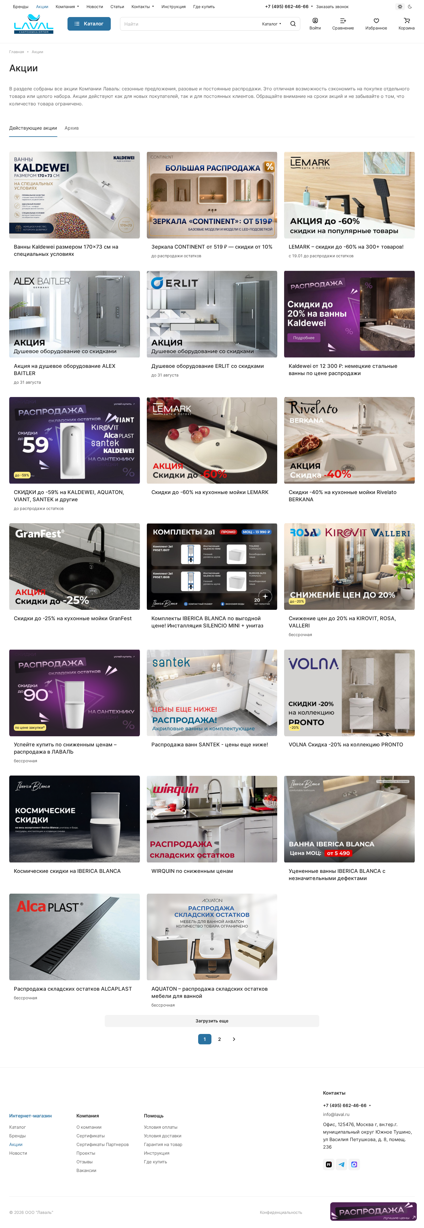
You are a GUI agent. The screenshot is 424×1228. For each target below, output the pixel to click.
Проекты (85, 1153)
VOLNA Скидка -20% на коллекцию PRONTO (346, 744)
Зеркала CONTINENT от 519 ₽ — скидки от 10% (212, 247)
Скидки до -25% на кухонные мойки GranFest (73, 618)
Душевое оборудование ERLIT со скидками (207, 366)
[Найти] (293, 24)
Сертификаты (90, 1135)
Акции (15, 1144)
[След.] (234, 1039)
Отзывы (84, 1161)
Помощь (154, 1116)
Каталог (17, 1127)
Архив (72, 128)
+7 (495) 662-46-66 (287, 6)
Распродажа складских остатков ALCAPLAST (73, 989)
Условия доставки (162, 1135)
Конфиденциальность (281, 1212)
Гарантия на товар (163, 1144)
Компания (87, 1116)
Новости (18, 1153)
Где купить (155, 1161)
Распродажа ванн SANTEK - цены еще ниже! (209, 744)
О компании (89, 1127)
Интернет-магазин (30, 1116)
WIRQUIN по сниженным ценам (192, 871)
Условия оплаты (160, 1127)
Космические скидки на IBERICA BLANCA (67, 871)
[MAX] (354, 1164)
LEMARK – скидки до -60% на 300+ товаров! (346, 247)
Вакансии (86, 1170)
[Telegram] (341, 1164)
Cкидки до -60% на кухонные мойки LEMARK (210, 492)
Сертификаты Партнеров (102, 1144)
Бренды (17, 1135)
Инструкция (156, 1153)
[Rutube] (329, 1164)
